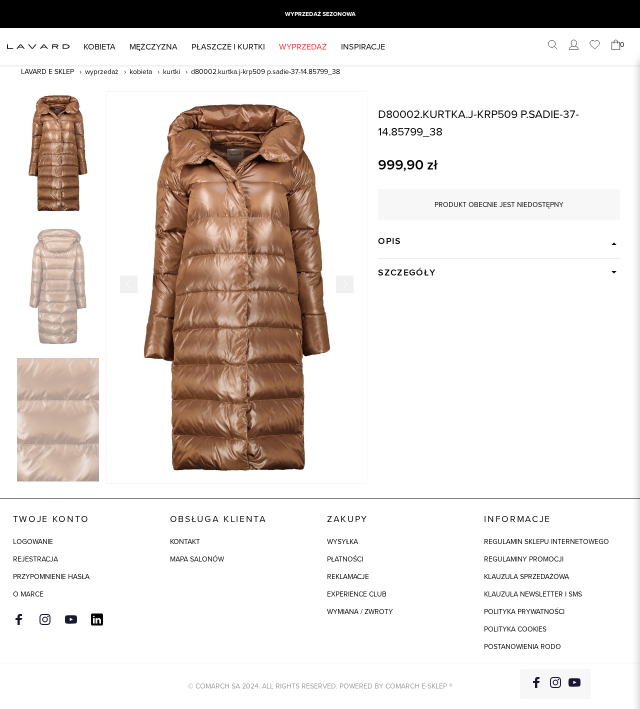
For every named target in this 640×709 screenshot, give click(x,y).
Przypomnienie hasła (51, 577)
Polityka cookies (515, 629)
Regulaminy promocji (524, 559)
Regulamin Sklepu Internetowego (546, 541)
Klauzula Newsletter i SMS (533, 594)
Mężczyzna (154, 46)
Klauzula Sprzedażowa (526, 577)
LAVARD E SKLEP (47, 71)
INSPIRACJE (363, 46)
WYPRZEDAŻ (303, 46)
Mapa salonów (197, 559)
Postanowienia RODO (522, 647)
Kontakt (185, 541)
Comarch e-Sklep (416, 686)
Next (345, 284)
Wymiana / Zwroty (360, 611)
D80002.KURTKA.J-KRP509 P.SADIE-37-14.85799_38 (265, 71)
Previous (129, 284)
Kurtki (171, 71)
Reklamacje (348, 577)
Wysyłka (342, 541)
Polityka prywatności (524, 611)
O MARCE (28, 594)
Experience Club (356, 594)
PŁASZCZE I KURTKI (228, 46)
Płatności (345, 559)
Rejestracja (35, 559)
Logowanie (33, 541)
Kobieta (100, 46)
